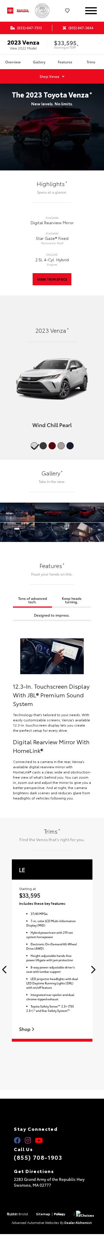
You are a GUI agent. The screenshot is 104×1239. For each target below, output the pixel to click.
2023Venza (23, 42)
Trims (91, 61)
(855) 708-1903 (38, 1157)
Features (65, 61)
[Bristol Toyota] (24, 10)
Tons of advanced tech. (32, 600)
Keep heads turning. (71, 600)
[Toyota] (10, 11)
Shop (25, 1029)
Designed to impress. (52, 615)
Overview (13, 61)
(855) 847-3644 (80, 27)
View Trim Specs (52, 279)
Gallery (39, 61)
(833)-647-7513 (29, 27)
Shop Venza (49, 76)
